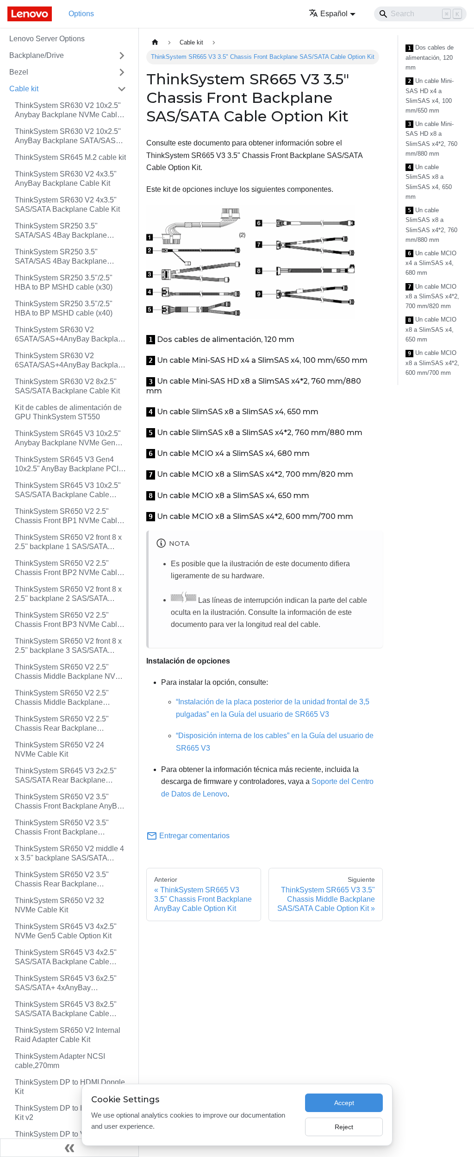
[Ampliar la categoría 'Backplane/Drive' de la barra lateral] (122, 55)
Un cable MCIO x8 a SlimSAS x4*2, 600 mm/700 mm (432, 362)
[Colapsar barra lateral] (69, 1147)
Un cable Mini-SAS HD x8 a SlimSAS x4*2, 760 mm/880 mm (431, 138)
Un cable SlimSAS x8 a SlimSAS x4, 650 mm (428, 182)
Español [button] (334, 14)
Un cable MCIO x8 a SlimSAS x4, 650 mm (430, 329)
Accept (344, 1102)
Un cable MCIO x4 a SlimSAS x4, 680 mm (430, 263)
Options (81, 14)
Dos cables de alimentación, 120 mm (429, 57)
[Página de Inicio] (155, 42)
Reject (344, 1127)
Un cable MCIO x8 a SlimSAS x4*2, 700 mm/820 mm (432, 296)
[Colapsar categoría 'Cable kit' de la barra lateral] (122, 89)
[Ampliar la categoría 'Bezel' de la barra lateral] (122, 72)
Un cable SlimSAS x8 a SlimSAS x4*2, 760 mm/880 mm (431, 225)
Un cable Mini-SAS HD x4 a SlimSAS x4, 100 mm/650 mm (429, 95)
